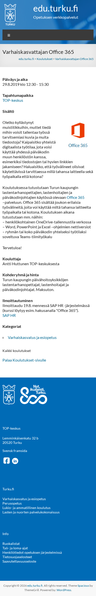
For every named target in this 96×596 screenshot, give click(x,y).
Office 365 (75, 197)
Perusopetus (12, 503)
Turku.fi (8, 489)
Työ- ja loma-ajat (15, 548)
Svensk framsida (14, 451)
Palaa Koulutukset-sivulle (24, 360)
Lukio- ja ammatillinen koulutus (26, 508)
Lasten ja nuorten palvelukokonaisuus (31, 512)
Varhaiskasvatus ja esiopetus (32, 337)
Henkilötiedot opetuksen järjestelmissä (32, 552)
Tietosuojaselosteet (17, 557)
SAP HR (9, 315)
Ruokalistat (11, 543)
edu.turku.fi (55, 8)
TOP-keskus (12, 100)
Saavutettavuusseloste (19, 561)
